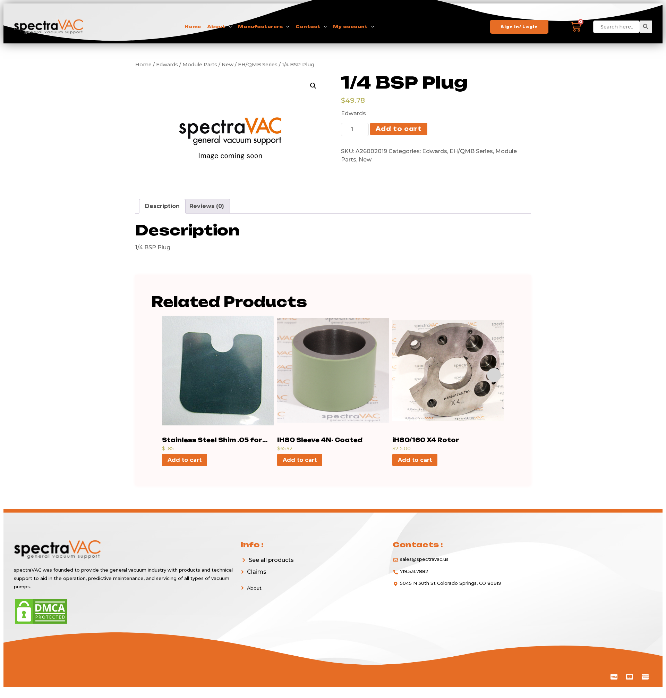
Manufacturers (260, 26)
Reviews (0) (206, 206)
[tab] (162, 206)
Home (193, 26)
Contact (308, 26)
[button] (311, 572)
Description (162, 206)
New (365, 159)
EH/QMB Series (471, 151)
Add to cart (399, 128)
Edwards (434, 151)
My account (350, 26)
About (216, 26)
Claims (256, 571)
